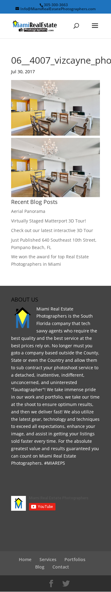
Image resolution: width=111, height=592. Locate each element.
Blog (39, 567)
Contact (60, 567)
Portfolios (74, 559)
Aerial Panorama (28, 211)
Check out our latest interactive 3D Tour (52, 230)
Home (25, 559)
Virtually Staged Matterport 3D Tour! (48, 221)
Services (47, 559)
